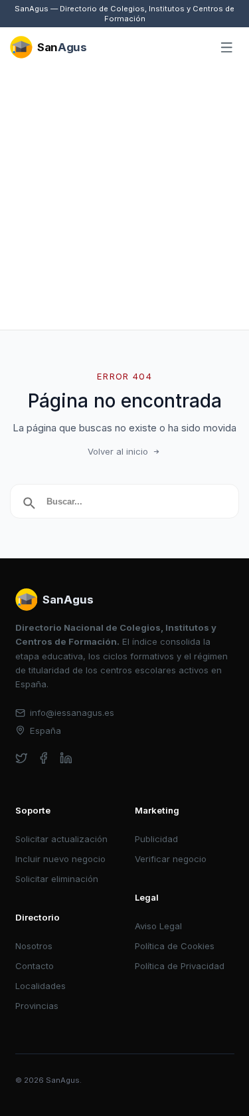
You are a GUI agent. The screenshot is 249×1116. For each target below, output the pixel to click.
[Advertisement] (124, 198)
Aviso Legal (158, 926)
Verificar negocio (171, 858)
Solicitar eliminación (56, 878)
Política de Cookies (174, 946)
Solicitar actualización (61, 839)
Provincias (36, 1005)
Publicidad (156, 839)
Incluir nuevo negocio (60, 858)
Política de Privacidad (179, 965)
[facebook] (43, 758)
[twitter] (21, 758)
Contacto (34, 965)
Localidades (40, 985)
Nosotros (33, 946)
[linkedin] (66, 758)
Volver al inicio (118, 451)
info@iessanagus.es (72, 712)
